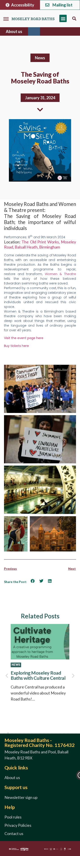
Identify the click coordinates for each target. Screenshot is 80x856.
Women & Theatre (60, 274)
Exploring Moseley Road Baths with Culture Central (38, 675)
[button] (63, 18)
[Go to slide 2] (8, 733)
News (40, 57)
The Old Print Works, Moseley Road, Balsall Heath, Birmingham (40, 244)
